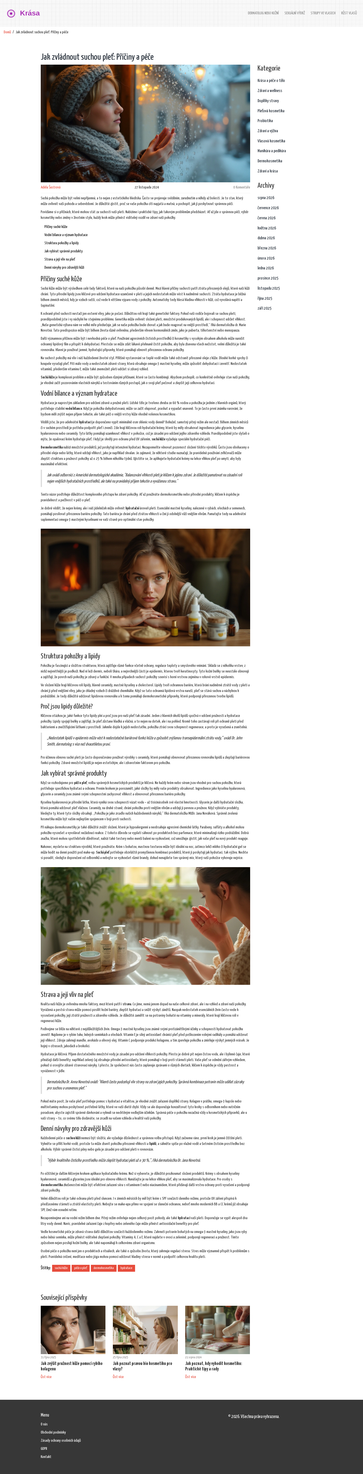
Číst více (46, 1377)
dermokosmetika (104, 1268)
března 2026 (267, 248)
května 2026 (267, 228)
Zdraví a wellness (270, 91)
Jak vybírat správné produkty (63, 251)
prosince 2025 (268, 278)
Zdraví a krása (268, 171)
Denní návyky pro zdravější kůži (64, 267)
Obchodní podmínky (53, 1432)
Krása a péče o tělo (271, 81)
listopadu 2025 (269, 288)
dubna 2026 (266, 238)
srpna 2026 (266, 198)
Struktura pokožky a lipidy (61, 243)
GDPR (44, 1449)
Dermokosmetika (270, 161)
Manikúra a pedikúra (272, 151)
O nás (44, 1424)
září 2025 (265, 308)
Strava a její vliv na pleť (59, 259)
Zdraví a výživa (268, 131)
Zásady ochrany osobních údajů (61, 1440)
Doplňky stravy (268, 101)
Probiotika (265, 121)
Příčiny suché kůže (55, 227)
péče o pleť (80, 1268)
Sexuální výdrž (294, 13)
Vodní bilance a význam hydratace (66, 235)
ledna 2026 (266, 268)
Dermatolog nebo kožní (263, 13)
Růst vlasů (349, 13)
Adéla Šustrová (50, 187)
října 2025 (265, 299)
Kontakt (46, 1457)
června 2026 (267, 218)
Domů (7, 32)
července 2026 (268, 208)
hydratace (126, 1268)
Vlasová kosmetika (271, 141)
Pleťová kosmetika (271, 111)
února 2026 (266, 258)
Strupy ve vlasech (323, 13)
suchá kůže (61, 1268)
